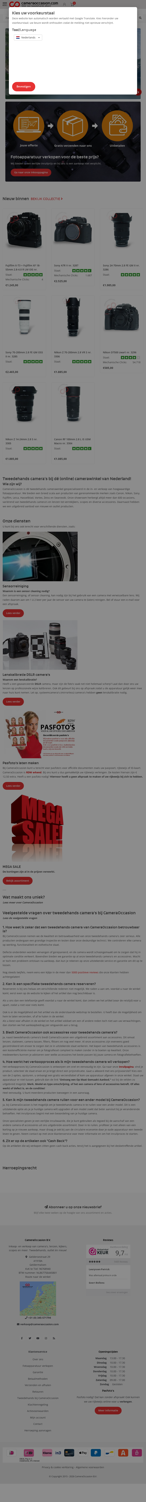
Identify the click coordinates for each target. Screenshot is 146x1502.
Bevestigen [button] (24, 86)
